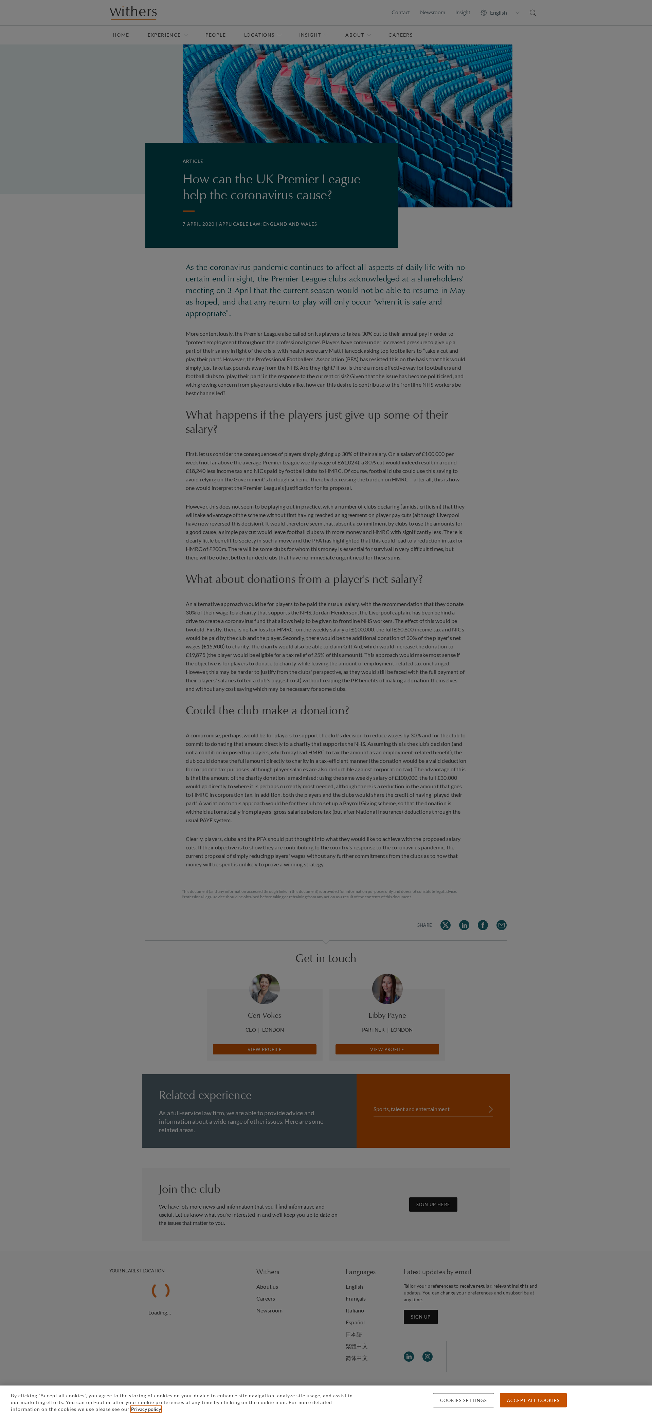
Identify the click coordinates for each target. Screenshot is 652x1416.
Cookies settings (463, 1400)
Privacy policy (146, 1409)
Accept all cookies (533, 1400)
